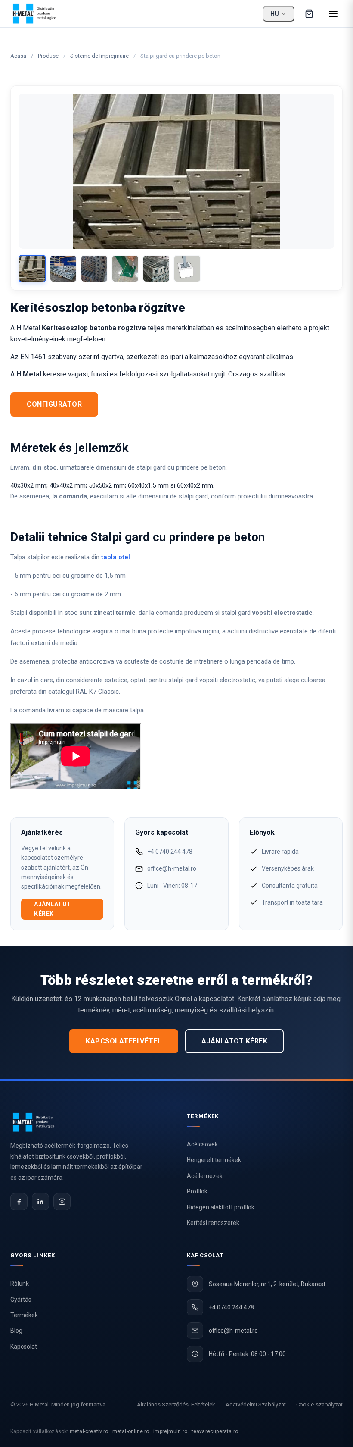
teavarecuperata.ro (215, 1431)
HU (274, 13)
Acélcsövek (202, 1144)
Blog (16, 1330)
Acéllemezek (205, 1175)
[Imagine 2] (63, 268)
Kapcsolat (23, 1346)
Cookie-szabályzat (319, 1404)
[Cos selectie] (309, 13)
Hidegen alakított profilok (220, 1207)
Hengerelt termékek (214, 1159)
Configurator (54, 404)
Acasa (18, 56)
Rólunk (19, 1283)
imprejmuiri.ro (170, 1431)
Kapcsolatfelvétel (124, 1041)
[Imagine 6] (187, 268)
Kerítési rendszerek (213, 1222)
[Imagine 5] (156, 268)
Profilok (197, 1191)
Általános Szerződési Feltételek (176, 1404)
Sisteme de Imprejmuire (99, 56)
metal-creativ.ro (89, 1431)
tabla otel (115, 557)
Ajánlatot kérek (52, 909)
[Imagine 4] (125, 268)
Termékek (24, 1315)
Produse (48, 56)
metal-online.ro (130, 1431)
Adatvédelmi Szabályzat (256, 1404)
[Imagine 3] (94, 268)
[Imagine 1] (32, 268)
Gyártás (20, 1299)
